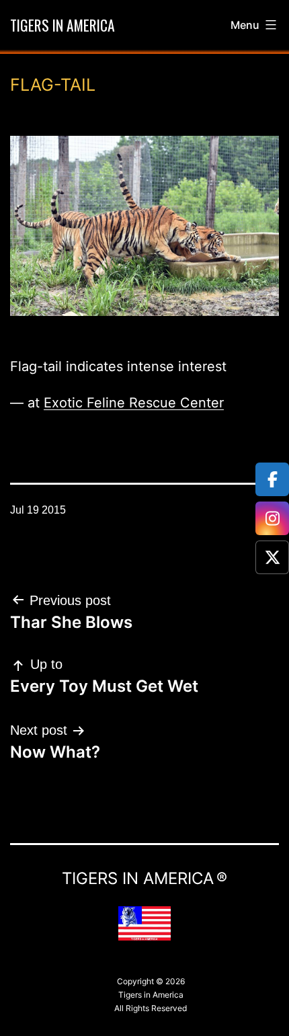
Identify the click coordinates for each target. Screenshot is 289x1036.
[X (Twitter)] (272, 557)
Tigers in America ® (144, 878)
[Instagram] (272, 518)
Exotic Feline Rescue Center (134, 403)
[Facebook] (272, 479)
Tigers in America (62, 25)
